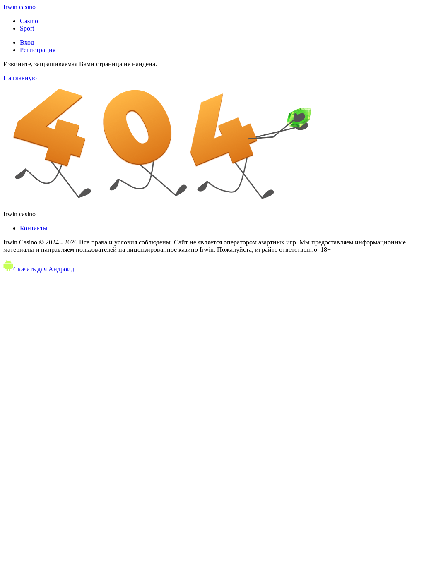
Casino (29, 20)
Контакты (34, 228)
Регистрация (37, 49)
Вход (27, 42)
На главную (20, 77)
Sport (27, 28)
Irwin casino (19, 6)
